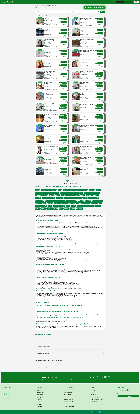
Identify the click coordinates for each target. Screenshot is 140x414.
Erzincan (89, 195)
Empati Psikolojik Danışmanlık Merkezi (87, 40)
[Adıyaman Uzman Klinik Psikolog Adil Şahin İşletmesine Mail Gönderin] (99, 25)
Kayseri (74, 200)
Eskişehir (38, 198)
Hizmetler (42, 5)
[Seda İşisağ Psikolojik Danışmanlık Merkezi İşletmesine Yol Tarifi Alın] (66, 35)
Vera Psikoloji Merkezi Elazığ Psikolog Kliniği (50, 168)
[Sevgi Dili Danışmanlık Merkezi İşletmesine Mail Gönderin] (99, 99)
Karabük (47, 200)
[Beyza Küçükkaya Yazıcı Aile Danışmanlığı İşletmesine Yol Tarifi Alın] (102, 174)
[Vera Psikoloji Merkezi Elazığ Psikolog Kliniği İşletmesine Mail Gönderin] (63, 174)
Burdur (92, 192)
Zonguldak (79, 208)
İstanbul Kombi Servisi (68, 392)
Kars (60, 200)
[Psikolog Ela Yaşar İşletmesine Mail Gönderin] (99, 65)
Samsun (62, 206)
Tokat (37, 208)
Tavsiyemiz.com (5, 389)
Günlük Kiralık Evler (40, 392)
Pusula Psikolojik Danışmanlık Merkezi (51, 115)
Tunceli (49, 208)
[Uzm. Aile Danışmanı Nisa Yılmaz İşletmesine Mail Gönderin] (63, 142)
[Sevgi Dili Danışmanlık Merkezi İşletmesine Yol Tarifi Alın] (102, 99)
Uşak (56, 208)
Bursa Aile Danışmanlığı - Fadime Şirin (50, 126)
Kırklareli (88, 200)
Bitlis (81, 192)
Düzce (71, 195)
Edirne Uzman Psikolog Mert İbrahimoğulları (87, 158)
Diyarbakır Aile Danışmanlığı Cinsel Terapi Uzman (86, 147)
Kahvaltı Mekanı (40, 404)
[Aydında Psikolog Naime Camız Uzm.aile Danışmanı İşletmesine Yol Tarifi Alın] (66, 77)
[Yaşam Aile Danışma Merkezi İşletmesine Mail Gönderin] (63, 57)
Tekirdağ (98, 206)
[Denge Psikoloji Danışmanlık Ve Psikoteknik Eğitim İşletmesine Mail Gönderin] (63, 99)
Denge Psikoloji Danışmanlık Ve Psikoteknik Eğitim (50, 93)
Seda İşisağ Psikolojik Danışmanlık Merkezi (49, 29)
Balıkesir (43, 192)
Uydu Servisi (39, 403)
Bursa (98, 192)
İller (75, 1)
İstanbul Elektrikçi (67, 394)
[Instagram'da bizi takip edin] (8, 394)
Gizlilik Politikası (94, 401)
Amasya (72, 190)
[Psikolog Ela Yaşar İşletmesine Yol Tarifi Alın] (102, 65)
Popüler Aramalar (67, 404)
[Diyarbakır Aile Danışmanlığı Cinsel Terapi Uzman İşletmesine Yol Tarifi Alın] (102, 153)
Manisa (63, 203)
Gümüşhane (59, 198)
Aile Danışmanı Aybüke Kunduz (49, 83)
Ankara (78, 190)
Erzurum (95, 195)
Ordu (37, 206)
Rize (50, 206)
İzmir (97, 198)
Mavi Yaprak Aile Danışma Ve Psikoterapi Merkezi (87, 51)
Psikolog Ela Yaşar (84, 61)
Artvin (98, 190)
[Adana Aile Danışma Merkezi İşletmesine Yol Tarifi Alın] (66, 25)
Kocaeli (37, 203)
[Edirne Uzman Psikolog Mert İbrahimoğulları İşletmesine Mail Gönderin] (99, 164)
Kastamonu (67, 200)
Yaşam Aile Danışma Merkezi (51, 50)
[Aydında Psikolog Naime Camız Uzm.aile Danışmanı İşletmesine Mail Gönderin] (63, 77)
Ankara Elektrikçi (67, 403)
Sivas (79, 206)
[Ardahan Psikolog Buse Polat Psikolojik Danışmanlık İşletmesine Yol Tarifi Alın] (66, 67)
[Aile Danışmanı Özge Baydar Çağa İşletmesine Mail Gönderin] (99, 35)
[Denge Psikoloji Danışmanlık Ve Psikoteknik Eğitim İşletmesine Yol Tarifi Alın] (66, 99)
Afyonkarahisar (53, 190)
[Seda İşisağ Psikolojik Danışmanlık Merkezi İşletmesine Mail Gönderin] (63, 35)
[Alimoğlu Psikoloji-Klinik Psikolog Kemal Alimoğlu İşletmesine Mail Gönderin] (63, 110)
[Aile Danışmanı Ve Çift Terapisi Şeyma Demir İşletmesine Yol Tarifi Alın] (102, 142)
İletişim (78, 1)
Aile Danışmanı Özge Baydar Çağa (86, 29)
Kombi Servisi (39, 399)
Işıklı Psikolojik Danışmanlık (50, 158)
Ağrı (60, 190)
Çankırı (45, 195)
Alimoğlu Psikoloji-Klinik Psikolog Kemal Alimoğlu (50, 104)
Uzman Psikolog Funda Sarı (86, 104)
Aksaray (65, 190)
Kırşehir (94, 200)
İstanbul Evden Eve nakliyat (69, 390)
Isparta (84, 198)
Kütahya (50, 203)
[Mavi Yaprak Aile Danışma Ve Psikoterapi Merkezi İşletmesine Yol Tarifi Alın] (102, 57)
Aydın (37, 192)
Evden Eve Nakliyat (41, 390)
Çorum (51, 195)
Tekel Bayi (39, 401)
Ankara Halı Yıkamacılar (68, 396)
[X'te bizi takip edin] (5, 394)
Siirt (68, 206)
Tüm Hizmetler (93, 394)
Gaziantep (45, 198)
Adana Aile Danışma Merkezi (50, 19)
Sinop (73, 206)
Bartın (50, 192)
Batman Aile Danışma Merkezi (85, 83)
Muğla (81, 203)
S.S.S (92, 403)
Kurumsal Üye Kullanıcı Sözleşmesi (97, 399)
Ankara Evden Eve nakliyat (69, 389)
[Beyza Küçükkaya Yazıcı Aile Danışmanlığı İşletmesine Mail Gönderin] (99, 174)
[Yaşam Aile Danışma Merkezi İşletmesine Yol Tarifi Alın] (66, 57)
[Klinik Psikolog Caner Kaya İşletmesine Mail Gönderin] (99, 121)
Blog (66, 1)
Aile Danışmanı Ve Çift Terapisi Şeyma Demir (85, 136)
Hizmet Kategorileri (59, 1)
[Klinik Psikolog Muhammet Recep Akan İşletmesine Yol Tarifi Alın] (102, 78)
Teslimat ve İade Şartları (95, 397)
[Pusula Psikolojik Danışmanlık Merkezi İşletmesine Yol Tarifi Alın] (66, 121)
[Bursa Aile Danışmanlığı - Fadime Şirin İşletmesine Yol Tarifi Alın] (66, 132)
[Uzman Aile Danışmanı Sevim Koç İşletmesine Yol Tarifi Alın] (66, 153)
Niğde (99, 203)
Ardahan (92, 190)
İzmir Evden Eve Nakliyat (68, 399)
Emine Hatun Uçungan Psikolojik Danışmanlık (49, 40)
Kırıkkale (81, 200)
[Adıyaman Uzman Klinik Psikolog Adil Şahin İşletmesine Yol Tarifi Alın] (102, 25)
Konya (44, 203)
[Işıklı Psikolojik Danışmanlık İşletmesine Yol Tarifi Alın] (66, 164)
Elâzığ (82, 195)
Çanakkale (38, 195)
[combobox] (51, 11)
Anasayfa (36, 5)
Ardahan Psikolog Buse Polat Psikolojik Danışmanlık (51, 61)
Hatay (73, 198)
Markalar (83, 1)
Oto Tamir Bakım (40, 406)
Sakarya (55, 206)
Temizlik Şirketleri (40, 397)
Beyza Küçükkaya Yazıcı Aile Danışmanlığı (86, 168)
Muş (86, 203)
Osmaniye (44, 206)
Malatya (56, 203)
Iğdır (78, 198)
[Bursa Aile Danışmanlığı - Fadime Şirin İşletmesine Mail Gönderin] (63, 132)
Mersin (75, 203)
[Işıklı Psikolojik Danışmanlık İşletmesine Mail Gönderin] (63, 164)
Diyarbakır (64, 195)
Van (61, 208)
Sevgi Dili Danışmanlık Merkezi (85, 93)
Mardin (69, 203)
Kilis (100, 200)
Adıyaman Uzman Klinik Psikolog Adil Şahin (85, 19)
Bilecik (69, 192)
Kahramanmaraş (39, 200)
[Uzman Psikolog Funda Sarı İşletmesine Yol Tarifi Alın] (102, 110)
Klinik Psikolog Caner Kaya (86, 115)
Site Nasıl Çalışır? (94, 396)
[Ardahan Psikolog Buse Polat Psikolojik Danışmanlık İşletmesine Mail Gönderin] (63, 67)
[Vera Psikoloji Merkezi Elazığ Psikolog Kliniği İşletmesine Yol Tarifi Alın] (66, 174)
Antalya (85, 190)
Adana (37, 190)
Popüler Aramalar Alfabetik (69, 406)
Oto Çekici (39, 389)
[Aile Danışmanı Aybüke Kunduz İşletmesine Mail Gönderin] (63, 89)
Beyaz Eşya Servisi (40, 394)
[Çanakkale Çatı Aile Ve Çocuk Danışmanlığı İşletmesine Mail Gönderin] (99, 132)
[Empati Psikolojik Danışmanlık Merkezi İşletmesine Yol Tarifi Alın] (102, 45)
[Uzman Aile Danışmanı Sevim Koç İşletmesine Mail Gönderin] (63, 153)
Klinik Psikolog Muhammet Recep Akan (86, 72)
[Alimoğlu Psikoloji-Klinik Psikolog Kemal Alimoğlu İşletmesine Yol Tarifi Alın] (66, 110)
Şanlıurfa (85, 206)
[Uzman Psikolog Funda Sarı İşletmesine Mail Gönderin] (99, 110)
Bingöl (75, 192)
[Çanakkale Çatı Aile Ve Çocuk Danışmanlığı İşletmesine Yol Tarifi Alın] (102, 132)
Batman (56, 192)
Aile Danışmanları (52, 5)
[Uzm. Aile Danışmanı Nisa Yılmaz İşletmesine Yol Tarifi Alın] (66, 142)
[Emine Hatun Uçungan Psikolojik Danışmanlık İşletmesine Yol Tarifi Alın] (66, 45)
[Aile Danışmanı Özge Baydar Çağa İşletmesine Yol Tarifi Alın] (102, 35)
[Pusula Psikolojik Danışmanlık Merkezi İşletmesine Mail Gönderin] (63, 121)
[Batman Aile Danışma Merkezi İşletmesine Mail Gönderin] (99, 89)
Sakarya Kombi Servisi (68, 397)
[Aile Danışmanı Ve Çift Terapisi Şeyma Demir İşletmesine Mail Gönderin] (99, 142)
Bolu (86, 192)
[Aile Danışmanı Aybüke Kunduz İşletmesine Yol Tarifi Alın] (66, 89)
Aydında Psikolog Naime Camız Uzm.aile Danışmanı (50, 72)
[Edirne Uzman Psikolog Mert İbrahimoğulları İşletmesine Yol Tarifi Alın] (102, 164)
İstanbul (90, 198)
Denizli (57, 195)
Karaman (54, 200)
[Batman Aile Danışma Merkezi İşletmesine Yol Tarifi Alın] (102, 89)
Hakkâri (67, 198)
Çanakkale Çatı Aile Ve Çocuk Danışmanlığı (87, 126)
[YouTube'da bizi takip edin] (6, 394)
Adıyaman (44, 190)
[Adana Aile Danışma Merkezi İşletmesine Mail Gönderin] (63, 25)
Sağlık (46, 5)
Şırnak (92, 206)
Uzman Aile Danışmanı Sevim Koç (51, 147)
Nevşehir (92, 203)
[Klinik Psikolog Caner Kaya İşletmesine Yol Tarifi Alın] (102, 121)
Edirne (76, 195)
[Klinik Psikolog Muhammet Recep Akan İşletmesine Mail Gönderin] (99, 78)
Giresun (52, 198)
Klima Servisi (39, 396)
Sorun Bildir (128, 396)
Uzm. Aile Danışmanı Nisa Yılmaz (50, 136)
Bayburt (62, 192)
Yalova (66, 208)
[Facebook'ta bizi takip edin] (3, 394)
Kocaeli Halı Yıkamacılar (68, 401)
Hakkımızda (70, 1)
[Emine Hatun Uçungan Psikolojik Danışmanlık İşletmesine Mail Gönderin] (63, 45)
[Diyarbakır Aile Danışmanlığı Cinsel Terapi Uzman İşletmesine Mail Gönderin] (99, 153)
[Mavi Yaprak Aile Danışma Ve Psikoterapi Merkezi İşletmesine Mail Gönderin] (99, 57)
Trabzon (43, 208)
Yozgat (72, 208)
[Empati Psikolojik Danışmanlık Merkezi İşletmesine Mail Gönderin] (99, 45)
